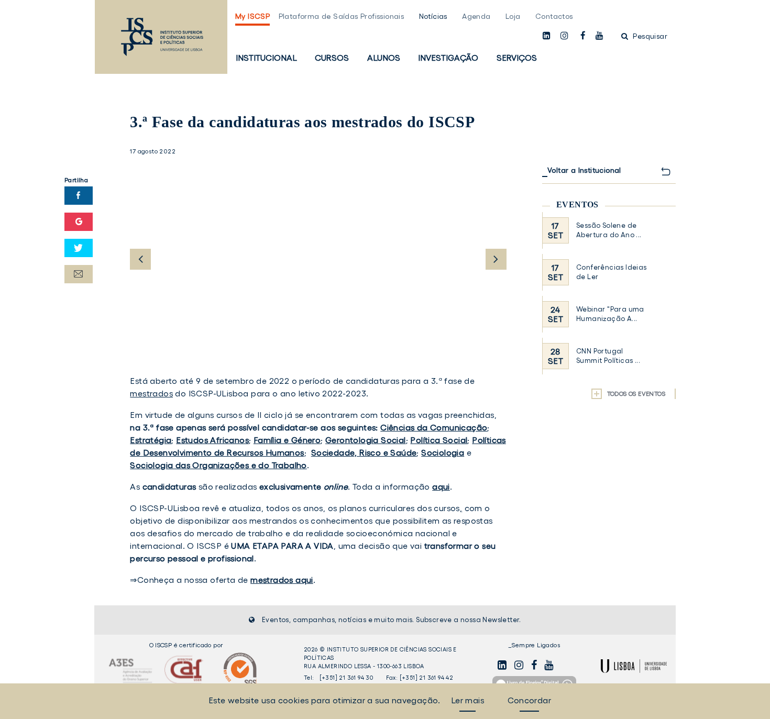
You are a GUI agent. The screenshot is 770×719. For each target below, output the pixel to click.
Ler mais (467, 700)
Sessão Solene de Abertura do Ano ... (609, 230)
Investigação (448, 57)
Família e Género (287, 440)
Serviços (517, 57)
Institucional (266, 57)
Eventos (577, 204)
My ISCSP (252, 16)
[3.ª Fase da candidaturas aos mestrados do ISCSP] (318, 262)
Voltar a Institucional (584, 170)
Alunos (383, 57)
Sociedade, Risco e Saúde (364, 452)
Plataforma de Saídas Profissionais (341, 16)
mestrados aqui (281, 579)
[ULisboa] (634, 666)
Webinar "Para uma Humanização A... (610, 314)
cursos (446, 508)
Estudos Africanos (212, 440)
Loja (513, 16)
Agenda (476, 16)
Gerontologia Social (365, 440)
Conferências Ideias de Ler (611, 272)
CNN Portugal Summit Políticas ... (608, 355)
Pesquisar (649, 36)
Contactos (554, 16)
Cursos (332, 57)
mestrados (151, 393)
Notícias (433, 16)
